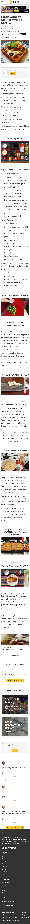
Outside (4, 872)
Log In (15, 750)
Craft (3, 864)
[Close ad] (27, 7)
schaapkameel (10, 787)
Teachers (4, 874)
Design (4, 861)
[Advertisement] (15, 9)
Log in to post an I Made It (15, 680)
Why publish (6, 883)
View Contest (15, 656)
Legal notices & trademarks (11, 920)
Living (4, 869)
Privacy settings (21, 915)
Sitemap (4, 890)
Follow (13, 73)
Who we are (5, 893)
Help (3, 888)
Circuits (4, 856)
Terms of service (22, 912)
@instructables (9, 901)
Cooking (12, 26)
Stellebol (5, 26)
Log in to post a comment (15, 828)
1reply (5, 780)
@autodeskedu (9, 905)
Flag (5, 773)
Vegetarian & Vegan (7, 28)
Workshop (5, 859)
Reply (15, 776)
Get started (5, 885)
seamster (9, 763)
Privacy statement (8, 915)
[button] (2, 2)
